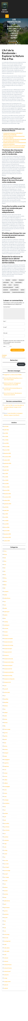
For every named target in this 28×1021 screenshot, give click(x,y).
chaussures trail (7, 682)
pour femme (6, 826)
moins (5, 796)
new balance (6, 803)
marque (5, 773)
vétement (6, 961)
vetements (6, 974)
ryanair (5, 853)
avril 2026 (6, 439)
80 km (5, 581)
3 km (5, 564)
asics (5, 605)
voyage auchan (7, 981)
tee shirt (5, 917)
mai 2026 (6, 436)
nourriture (16, 284)
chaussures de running (8, 662)
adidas (5, 594)
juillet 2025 (6, 470)
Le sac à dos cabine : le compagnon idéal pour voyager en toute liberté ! (14, 407)
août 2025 (6, 466)
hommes (6, 749)
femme (5, 719)
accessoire (6, 591)
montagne (6, 800)
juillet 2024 (6, 510)
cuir (5, 695)
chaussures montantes (8, 672)
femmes (5, 722)
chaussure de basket (8, 638)
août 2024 (6, 507)
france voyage (7, 729)
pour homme (6, 830)
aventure (14, 280)
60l (4, 571)
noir (5, 810)
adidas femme (7, 598)
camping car (6, 625)
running (5, 850)
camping (6, 621)
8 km (5, 574)
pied (5, 820)
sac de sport (6, 867)
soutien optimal (6, 292)
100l (5, 557)
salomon (5, 887)
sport (5, 904)
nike (5, 806)
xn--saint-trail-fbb (8, 405)
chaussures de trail (8, 668)
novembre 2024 (7, 497)
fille (4, 726)
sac (4, 857)
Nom (4, 321)
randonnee (6, 840)
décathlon (6, 702)
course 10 (6, 689)
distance (6, 705)
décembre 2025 (7, 453)
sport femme (7, 907)
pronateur (6, 836)
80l (4, 588)
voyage (5, 978)
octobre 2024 (7, 500)
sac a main (6, 863)
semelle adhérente (14, 289)
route (5, 847)
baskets (5, 615)
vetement (6, 958)
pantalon (6, 813)
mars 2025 (6, 483)
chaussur (6, 631)
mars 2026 (6, 443)
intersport (6, 752)
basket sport (6, 611)
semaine (6, 890)
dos (4, 709)
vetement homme (8, 968)
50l (4, 568)
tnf (4, 924)
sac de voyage (7, 870)
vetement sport (7, 971)
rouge (5, 843)
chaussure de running (8, 645)
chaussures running (8, 675)
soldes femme (7, 900)
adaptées (8, 280)
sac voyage (6, 877)
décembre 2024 (7, 493)
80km (5, 584)
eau (12, 282)
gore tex (6, 732)
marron (5, 776)
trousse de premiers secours (18, 292)
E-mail (5, 327)
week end (6, 984)
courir (5, 685)
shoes (5, 897)
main (5, 769)
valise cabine (7, 947)
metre (5, 789)
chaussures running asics (9, 678)
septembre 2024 (7, 503)
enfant (5, 715)
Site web (5, 333)
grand (5, 739)
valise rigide (6, 951)
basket (5, 608)
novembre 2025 (7, 456)
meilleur (5, 779)
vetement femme (7, 964)
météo (4, 284)
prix (5, 833)
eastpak (5, 712)
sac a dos (6, 860)
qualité (16, 287)
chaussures (21, 280)
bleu (5, 618)
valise (5, 944)
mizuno (5, 793)
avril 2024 (6, 520)
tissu (5, 921)
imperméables (18, 282)
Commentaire (7, 306)
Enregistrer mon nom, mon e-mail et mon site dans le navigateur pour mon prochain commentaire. (13, 342)
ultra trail (6, 937)
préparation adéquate (8, 287)
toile (5, 927)
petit (5, 816)
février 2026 (6, 446)
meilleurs (6, 783)
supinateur (6, 914)
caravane (6, 628)
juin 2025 (6, 473)
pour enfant (6, 823)
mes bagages (7, 786)
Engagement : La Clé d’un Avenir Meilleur (13, 374)
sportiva (6, 910)
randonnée (5, 289)
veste (5, 954)
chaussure (6, 635)
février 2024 (6, 527)
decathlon (6, 699)
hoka (5, 742)
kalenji (5, 756)
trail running (6, 934)
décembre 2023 (7, 534)
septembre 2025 (7, 463)
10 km (5, 551)
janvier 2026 (6, 450)
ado (5, 601)
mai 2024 (6, 517)
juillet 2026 (6, 429)
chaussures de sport (8, 665)
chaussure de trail (8, 652)
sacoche (5, 880)
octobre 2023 (7, 540)
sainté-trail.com (4, 11)
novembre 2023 (7, 537)
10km (5, 561)
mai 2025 (6, 476)
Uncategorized (7, 941)
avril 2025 (6, 480)
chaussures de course (8, 658)
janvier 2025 (6, 490)
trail (5, 931)
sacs (5, 884)
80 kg (5, 578)
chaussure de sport (8, 648)
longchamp (6, 766)
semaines (6, 894)
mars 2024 (6, 524)
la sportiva (6, 763)
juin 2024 (6, 513)
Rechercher (14, 360)
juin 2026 (6, 433)
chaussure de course (8, 641)
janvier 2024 (6, 530)
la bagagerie (7, 759)
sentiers (22, 289)
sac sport (6, 873)
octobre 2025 (7, 460)
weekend (6, 988)
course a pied (7, 692)
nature (9, 284)
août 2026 (6, 426)
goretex (5, 736)
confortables (6, 282)
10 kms (5, 554)
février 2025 (6, 487)
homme (5, 746)
